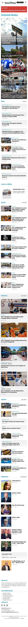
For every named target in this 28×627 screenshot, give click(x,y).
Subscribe (21, 2)
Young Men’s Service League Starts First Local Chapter (19, 149)
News (3, 101)
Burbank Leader (15, 138)
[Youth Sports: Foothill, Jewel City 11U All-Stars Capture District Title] (6, 265)
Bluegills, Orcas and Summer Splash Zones (18, 460)
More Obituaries (24, 476)
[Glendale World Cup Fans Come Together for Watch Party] (6, 256)
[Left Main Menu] (2, 2)
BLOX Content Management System (13, 618)
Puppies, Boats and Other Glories (11, 428)
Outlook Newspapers (9, 616)
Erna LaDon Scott (7, 554)
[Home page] (10, 2)
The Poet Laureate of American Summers (17, 452)
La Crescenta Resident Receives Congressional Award (18, 167)
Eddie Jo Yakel (16, 517)
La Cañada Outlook (16, 458)
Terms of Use (12, 617)
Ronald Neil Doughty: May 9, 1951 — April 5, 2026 (19, 542)
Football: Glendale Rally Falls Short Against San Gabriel (13, 69)
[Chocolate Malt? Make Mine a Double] (6, 414)
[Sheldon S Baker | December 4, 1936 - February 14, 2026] (6, 534)
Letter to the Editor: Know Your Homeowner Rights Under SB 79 (11, 444)
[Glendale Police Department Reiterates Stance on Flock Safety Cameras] (14, 31)
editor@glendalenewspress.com (11, 612)
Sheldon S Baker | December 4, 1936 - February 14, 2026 (17, 531)
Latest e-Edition (6, 184)
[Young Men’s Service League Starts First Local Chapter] (6, 148)
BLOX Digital (22, 618)
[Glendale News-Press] (7, 198)
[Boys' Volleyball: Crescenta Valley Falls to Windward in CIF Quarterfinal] (14, 379)
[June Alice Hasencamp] (6, 509)
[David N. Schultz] (6, 497)
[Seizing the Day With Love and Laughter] (6, 469)
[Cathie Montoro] (6, 485)
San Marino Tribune (16, 433)
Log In (18, 2)
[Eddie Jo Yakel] (6, 522)
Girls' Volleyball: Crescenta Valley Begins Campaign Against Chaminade (19, 209)
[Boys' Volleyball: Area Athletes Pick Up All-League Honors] (6, 285)
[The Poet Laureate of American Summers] (6, 452)
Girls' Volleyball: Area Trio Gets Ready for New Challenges (19, 229)
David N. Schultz (16, 493)
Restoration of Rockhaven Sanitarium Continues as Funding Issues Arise (13, 96)
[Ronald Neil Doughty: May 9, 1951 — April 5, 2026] (6, 546)
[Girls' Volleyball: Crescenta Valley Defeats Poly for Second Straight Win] (6, 218)
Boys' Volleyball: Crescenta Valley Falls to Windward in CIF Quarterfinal (12, 391)
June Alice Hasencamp (18, 505)
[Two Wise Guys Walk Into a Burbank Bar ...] (6, 140)
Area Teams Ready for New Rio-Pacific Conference (19, 247)
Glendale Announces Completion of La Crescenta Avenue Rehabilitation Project (13, 132)
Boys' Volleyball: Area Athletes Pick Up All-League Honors (18, 286)
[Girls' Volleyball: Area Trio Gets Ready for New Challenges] (6, 228)
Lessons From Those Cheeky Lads (17, 435)
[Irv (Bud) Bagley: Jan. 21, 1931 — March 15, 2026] (6, 565)
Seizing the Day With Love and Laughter (19, 468)
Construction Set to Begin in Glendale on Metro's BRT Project (13, 83)
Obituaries (4, 477)
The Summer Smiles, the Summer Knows (13, 421)
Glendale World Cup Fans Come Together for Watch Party (19, 256)
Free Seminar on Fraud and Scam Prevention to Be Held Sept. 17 (11, 107)
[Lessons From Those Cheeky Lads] (6, 436)
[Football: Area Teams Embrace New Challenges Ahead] (6, 238)
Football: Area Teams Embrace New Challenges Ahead (19, 238)
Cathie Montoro (16, 480)
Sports (3, 67)
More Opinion (24, 399)
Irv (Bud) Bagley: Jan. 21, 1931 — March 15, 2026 (18, 561)
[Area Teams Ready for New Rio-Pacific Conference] (6, 247)
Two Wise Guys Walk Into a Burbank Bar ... (19, 140)
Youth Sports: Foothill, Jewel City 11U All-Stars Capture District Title (18, 266)
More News (24, 101)
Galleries (14, 206)
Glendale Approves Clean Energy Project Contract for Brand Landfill (13, 115)
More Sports (24, 202)
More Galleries (24, 295)
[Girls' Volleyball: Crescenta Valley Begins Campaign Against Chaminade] (6, 208)
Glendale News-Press (19, 189)
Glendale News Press (6, 34)
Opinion (3, 399)
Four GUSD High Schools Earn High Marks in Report (12, 56)
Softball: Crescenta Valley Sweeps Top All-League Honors (19, 276)
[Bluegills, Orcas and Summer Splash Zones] (6, 460)
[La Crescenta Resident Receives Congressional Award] (6, 166)
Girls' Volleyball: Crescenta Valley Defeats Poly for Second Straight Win (19, 219)
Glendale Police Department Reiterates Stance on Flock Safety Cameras (12, 40)
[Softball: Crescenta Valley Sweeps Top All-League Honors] (6, 275)
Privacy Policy (16, 617)
